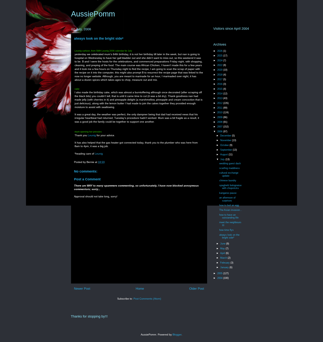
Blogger (177, 334)
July (222, 159)
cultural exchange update (228, 174)
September (226, 149)
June (223, 243)
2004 (220, 278)
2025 (220, 55)
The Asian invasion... (230, 210)
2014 (220, 93)
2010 (220, 112)
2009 (220, 117)
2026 (220, 51)
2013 (220, 98)
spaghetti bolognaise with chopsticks (230, 187)
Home (140, 288)
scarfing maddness (229, 168)
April (223, 253)
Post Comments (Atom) (147, 298)
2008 (220, 122)
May (223, 248)
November (226, 140)
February (225, 262)
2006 (220, 131)
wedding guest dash (230, 163)
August (224, 154)
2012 (220, 103)
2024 (220, 60)
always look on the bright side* (98, 38)
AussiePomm (93, 14)
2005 (220, 273)
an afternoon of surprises (227, 199)
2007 (220, 126)
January (225, 267)
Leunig (92, 135)
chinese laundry (227, 180)
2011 (220, 107)
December (226, 135)
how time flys (226, 230)
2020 (220, 69)
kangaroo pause (227, 193)
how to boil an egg (229, 205)
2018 (220, 74)
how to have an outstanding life (229, 216)
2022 (220, 65)
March (224, 257)
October (225, 145)
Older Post (196, 288)
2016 (220, 84)
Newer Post (82, 288)
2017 (220, 79)
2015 (220, 88)
